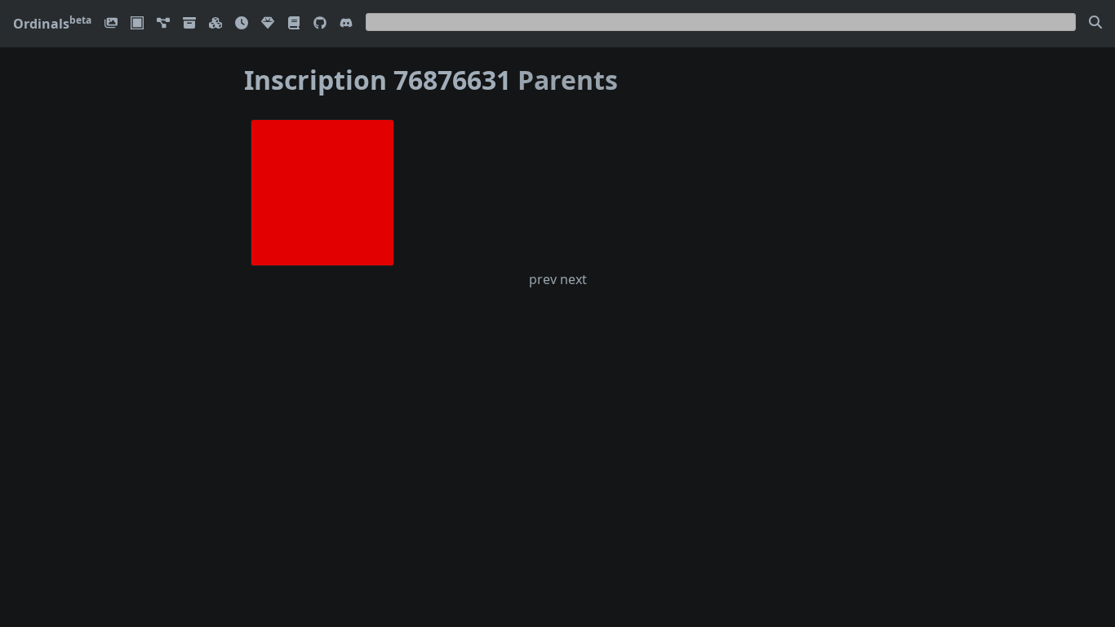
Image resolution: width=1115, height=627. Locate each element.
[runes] (137, 24)
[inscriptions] (111, 24)
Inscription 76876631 (377, 79)
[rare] (267, 24)
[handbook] (293, 24)
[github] (320, 24)
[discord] (346, 24)
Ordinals (52, 23)
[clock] (241, 24)
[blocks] (215, 24)
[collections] (163, 24)
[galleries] (189, 24)
